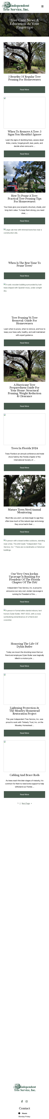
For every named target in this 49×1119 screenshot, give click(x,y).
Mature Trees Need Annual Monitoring (24, 511)
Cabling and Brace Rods (24, 775)
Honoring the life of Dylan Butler (24, 645)
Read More (30, 90)
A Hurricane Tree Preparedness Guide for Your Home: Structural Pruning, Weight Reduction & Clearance (24, 391)
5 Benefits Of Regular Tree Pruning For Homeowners (24, 78)
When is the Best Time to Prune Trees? (24, 264)
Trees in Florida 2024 (24, 448)
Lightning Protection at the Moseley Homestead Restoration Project (24, 711)
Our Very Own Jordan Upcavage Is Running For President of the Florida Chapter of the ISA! (24, 578)
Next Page (27, 803)
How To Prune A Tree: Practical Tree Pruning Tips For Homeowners (24, 198)
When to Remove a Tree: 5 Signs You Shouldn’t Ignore (24, 133)
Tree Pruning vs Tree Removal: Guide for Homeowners (25, 320)
